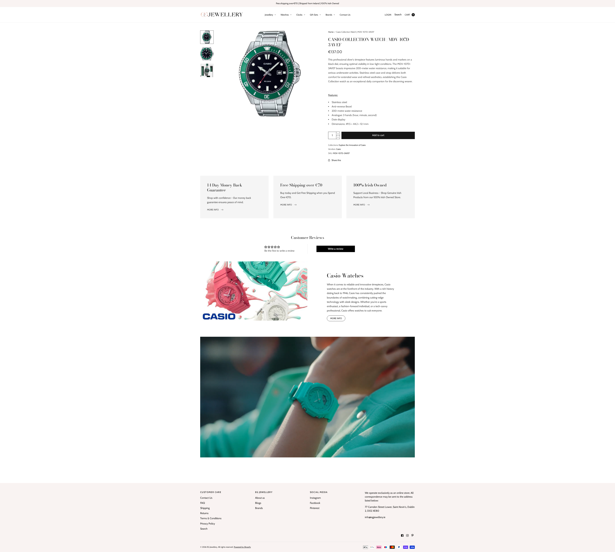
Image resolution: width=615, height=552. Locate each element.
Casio (338, 149)
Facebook (315, 502)
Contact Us (345, 14)
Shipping (205, 508)
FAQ (202, 502)
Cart (407, 14)
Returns (204, 513)
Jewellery (269, 14)
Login (388, 14)
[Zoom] (270, 73)
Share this (336, 160)
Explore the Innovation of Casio (352, 145)
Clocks (299, 14)
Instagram (315, 497)
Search (398, 14)
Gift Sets (314, 14)
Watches (285, 14)
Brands (329, 14)
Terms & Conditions (210, 518)
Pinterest (314, 508)
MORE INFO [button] (336, 318)
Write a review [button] (335, 248)
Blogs (258, 502)
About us (260, 497)
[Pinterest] (412, 535)
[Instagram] (407, 535)
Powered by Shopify (242, 547)
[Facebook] (402, 535)
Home (331, 32)
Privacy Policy (207, 523)
